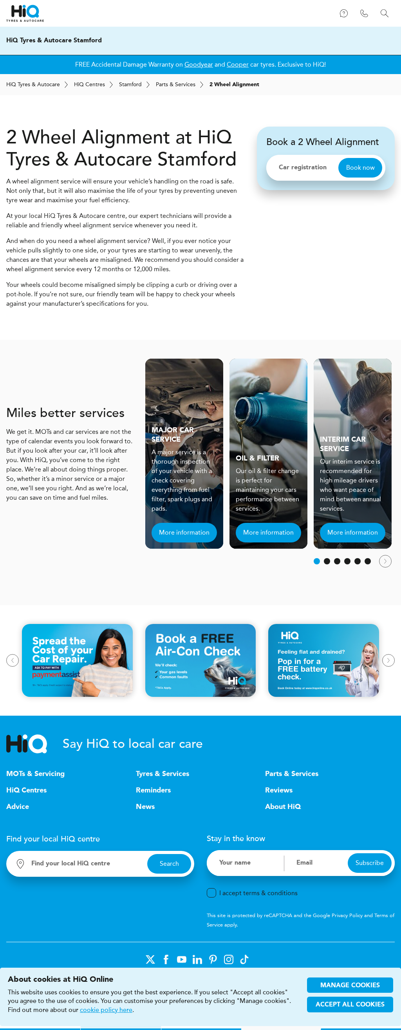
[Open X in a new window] (150, 959)
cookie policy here (106, 1010)
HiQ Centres (26, 790)
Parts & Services (175, 84)
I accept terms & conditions (258, 893)
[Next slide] (385, 561)
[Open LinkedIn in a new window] (197, 959)
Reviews (279, 790)
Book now (360, 167)
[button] (317, 561)
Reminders (153, 790)
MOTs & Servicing (35, 774)
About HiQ (283, 807)
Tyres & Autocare (33, 84)
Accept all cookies (350, 1005)
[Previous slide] (12, 660)
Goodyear (198, 64)
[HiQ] (34, 743)
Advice (17, 807)
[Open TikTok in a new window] (244, 959)
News (145, 807)
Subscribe (370, 863)
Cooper (238, 64)
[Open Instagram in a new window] (228, 959)
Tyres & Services (162, 774)
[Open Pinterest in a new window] (213, 959)
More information (184, 532)
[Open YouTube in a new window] (181, 959)
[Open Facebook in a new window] (166, 959)
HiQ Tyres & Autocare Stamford (54, 41)
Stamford (130, 84)
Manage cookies (350, 986)
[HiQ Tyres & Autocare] (25, 13)
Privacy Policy (347, 915)
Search (169, 863)
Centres (89, 84)
